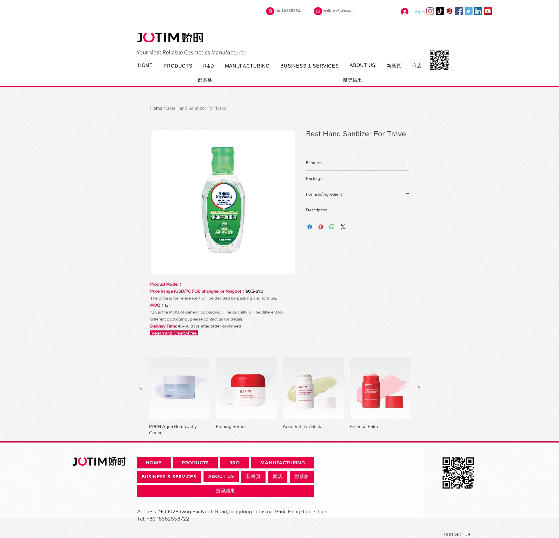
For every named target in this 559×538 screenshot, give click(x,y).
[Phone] (270, 11)
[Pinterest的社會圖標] (449, 11)
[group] (279, 396)
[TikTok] (440, 11)
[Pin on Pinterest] (320, 226)
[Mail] (318, 11)
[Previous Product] (140, 387)
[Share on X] (342, 226)
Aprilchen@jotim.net (338, 10)
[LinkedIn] (478, 11)
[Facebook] (459, 11)
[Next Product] (418, 387)
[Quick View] (179, 388)
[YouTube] (488, 11)
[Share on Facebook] (309, 226)
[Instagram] (430, 11)
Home (156, 108)
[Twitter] (469, 11)
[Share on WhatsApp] (331, 226)
